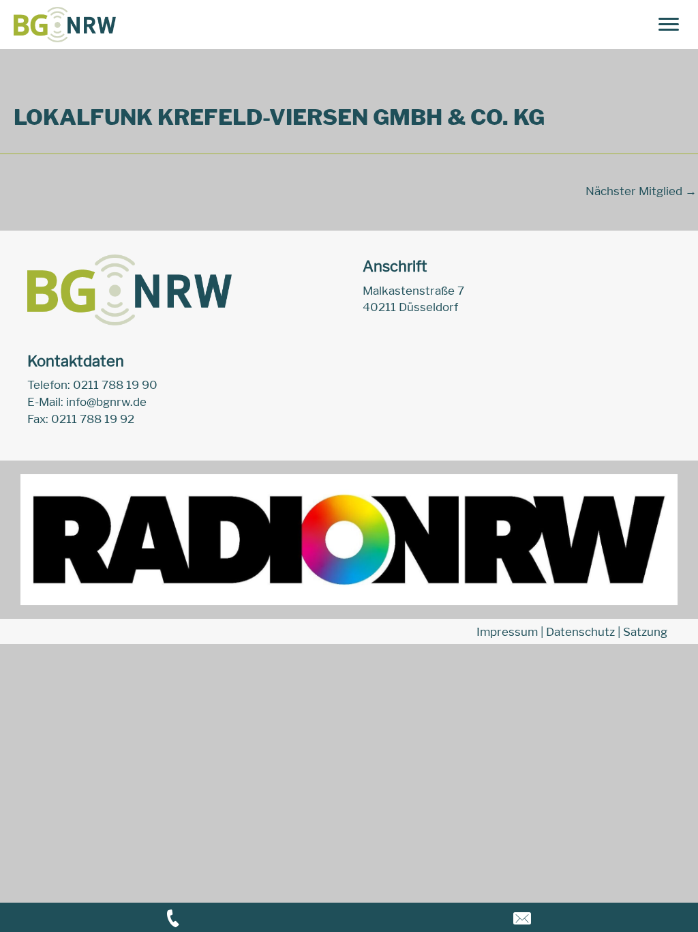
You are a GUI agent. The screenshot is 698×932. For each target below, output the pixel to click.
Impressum (507, 632)
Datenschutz (580, 632)
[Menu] (668, 24)
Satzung (645, 632)
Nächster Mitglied (641, 191)
